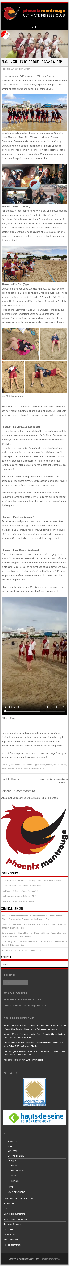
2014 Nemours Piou (15, 927)
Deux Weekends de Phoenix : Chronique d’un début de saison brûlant (32, 880)
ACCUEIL (8, 1146)
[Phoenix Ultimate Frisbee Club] (34, 13)
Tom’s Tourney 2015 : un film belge (25, 950)
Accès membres (11, 1141)
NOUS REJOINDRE (16, 1192)
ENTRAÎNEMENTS (16, 1155)
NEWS (10, 1187)
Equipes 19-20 (17, 1170)
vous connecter (21, 797)
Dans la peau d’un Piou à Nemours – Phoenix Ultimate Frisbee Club (31, 932)
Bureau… (15, 1165)
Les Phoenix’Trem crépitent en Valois (18, 901)
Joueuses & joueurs (12, 1224)
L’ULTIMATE (9, 1229)
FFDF (6, 1208)
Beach (26, 764)
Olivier (27, 68)
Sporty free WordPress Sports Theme (24, 1259)
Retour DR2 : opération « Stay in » (16, 936)
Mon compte (9, 1234)
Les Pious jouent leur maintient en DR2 (19, 896)
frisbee (49, 764)
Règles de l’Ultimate (13, 1244)
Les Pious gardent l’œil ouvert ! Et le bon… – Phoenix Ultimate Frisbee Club (34, 941)
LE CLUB (12, 1161)
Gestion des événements (15, 1213)
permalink (39, 768)
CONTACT (12, 1150)
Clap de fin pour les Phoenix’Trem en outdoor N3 (23, 885)
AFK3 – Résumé (10, 778)
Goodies (14, 1175)
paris (4, 768)
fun (54, 764)
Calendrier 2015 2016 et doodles (18, 1198)
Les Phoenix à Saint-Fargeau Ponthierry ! (20, 891)
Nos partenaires (11, 1239)
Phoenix (10, 768)
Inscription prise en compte (15, 1218)
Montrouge (61, 764)
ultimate (18, 768)
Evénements (9, 1203)
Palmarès (15, 1180)
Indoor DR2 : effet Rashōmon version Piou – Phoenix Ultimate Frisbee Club (34, 924)
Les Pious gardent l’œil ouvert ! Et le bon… (36, 919)
